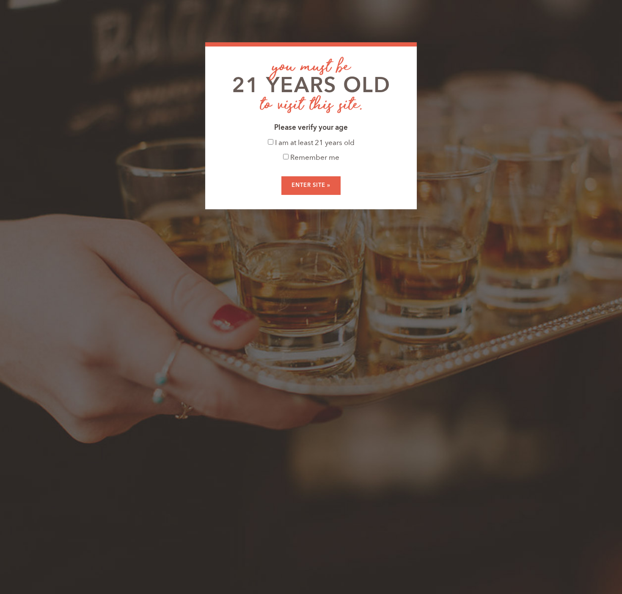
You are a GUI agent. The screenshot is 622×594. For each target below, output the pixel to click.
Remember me (314, 158)
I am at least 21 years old (314, 143)
